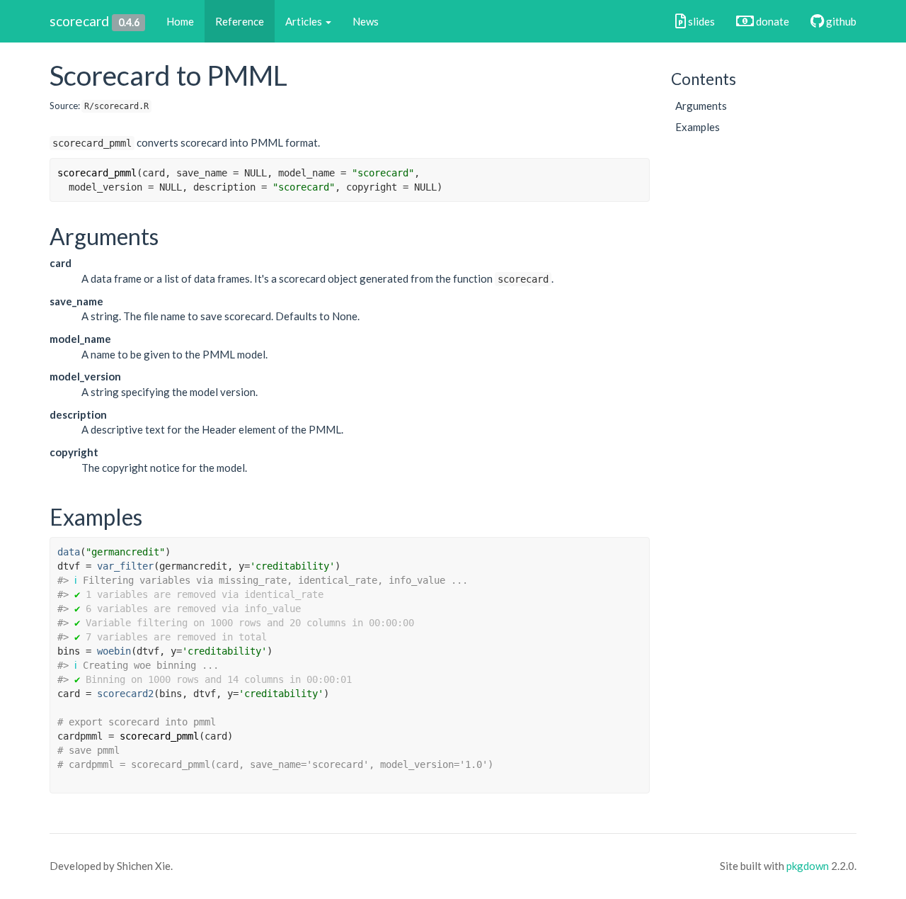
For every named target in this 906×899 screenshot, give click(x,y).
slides (700, 21)
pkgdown (807, 865)
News (365, 21)
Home (180, 21)
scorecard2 (125, 693)
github (840, 21)
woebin (114, 651)
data (68, 552)
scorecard (79, 21)
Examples (697, 126)
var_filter (125, 566)
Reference (239, 21)
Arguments (701, 105)
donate (771, 21)
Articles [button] (304, 21)
